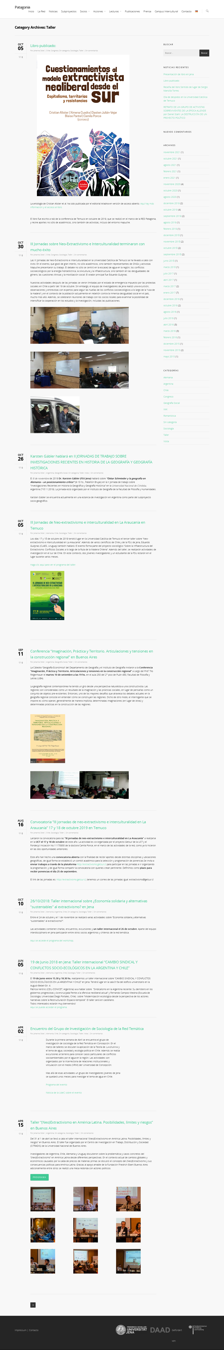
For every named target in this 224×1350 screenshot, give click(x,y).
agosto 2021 (169, 164)
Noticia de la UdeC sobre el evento (64, 1092)
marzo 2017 (169, 286)
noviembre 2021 (171, 152)
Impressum (20, 1330)
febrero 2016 (170, 337)
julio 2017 (168, 273)
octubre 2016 (170, 305)
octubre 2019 (170, 209)
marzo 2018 (169, 267)
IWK (165, 409)
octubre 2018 (170, 247)
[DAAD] (160, 1330)
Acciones (98, 11)
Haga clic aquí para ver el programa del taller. (53, 564)
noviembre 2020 (171, 184)
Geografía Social (61, 473)
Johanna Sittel (38, 50)
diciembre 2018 (171, 235)
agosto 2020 (169, 196)
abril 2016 (168, 324)
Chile (48, 50)
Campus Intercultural (166, 11)
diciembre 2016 (171, 299)
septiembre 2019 (172, 216)
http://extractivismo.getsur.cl (91, 864)
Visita (87, 473)
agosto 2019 (169, 222)
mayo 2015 (169, 356)
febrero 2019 (170, 228)
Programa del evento (56, 1084)
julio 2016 (168, 318)
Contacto (187, 11)
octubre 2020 (170, 190)
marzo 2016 (169, 330)
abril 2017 (168, 279)
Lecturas (114, 11)
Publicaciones (132, 11)
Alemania (50, 533)
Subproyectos (68, 11)
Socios (83, 11)
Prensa (147, 11)
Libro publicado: (43, 45)
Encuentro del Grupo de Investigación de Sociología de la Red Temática (87, 1028)
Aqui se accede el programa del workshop (51, 940)
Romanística (169, 415)
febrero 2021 (170, 171)
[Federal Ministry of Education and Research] (197, 1330)
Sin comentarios (91, 50)
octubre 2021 (170, 158)
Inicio (31, 11)
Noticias (53, 11)
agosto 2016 (169, 311)
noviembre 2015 (171, 350)
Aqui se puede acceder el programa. (48, 1007)
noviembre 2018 (171, 241)
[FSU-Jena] (131, 1330)
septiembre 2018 (172, 254)
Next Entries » (33, 1305)
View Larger (50, 1196)
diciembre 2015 (171, 343)
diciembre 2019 (171, 203)
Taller (81, 50)
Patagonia (22, 7)
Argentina (50, 473)
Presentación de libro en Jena (178, 74)
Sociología (74, 50)
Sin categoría (64, 50)
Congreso (54, 50)
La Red (41, 11)
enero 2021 (169, 177)
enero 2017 (169, 292)
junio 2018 (168, 260)
